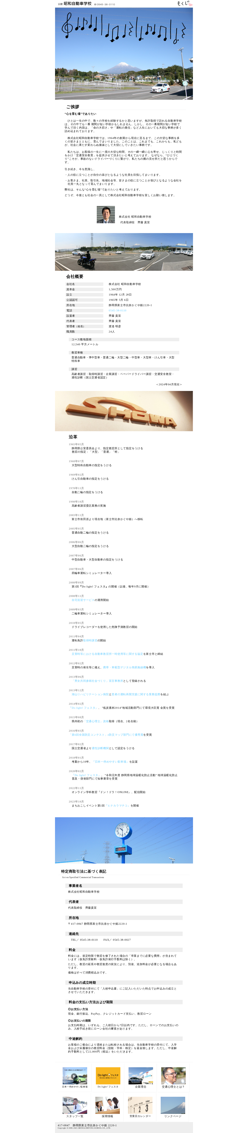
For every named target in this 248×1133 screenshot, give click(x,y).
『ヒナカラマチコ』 (118, 805)
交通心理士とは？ (173, 1086)
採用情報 (107, 1116)
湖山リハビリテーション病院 (90, 694)
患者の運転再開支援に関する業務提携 (136, 694)
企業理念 (141, 1086)
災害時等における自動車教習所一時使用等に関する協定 (107, 653)
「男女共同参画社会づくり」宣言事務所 (97, 680)
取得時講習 (90, 640)
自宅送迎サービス (83, 600)
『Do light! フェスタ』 (83, 707)
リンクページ (173, 1116)
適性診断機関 (100, 748)
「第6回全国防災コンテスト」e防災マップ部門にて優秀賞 (106, 734)
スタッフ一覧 (75, 1116)
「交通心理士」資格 (96, 721)
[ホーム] (73, 5)
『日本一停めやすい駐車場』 (110, 761)
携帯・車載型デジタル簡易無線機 (124, 667)
